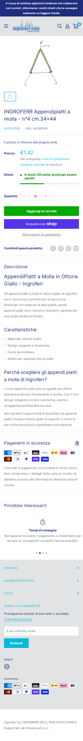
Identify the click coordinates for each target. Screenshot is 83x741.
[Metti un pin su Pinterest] (61, 248)
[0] (75, 26)
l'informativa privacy (18, 619)
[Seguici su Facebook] (7, 666)
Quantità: (11, 196)
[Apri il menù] (6, 26)
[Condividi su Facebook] (53, 248)
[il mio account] (67, 26)
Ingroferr (12, 128)
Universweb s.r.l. (37, 728)
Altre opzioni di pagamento (41, 234)
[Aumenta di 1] (46, 196)
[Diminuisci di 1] (24, 196)
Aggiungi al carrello (41, 211)
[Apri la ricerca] (59, 26)
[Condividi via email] (76, 248)
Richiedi (16, 643)
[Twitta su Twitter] (68, 248)
